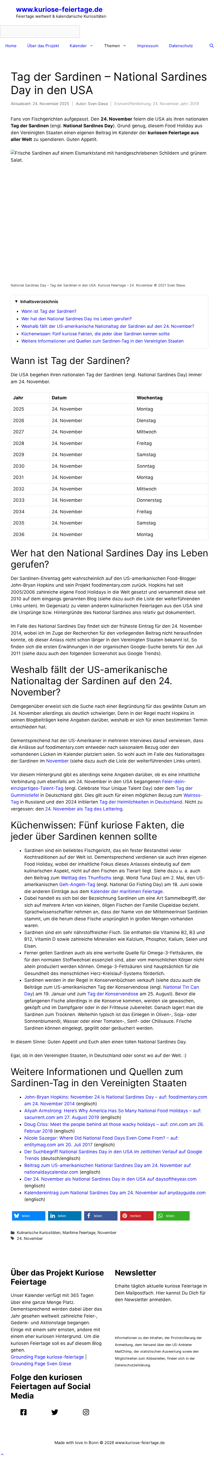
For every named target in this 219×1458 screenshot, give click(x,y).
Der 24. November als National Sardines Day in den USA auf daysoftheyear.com (110, 1179)
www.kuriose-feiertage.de (59, 9)
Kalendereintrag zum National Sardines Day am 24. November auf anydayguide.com (115, 1192)
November (57, 761)
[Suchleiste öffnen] (211, 46)
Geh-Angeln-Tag (77, 884)
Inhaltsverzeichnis (39, 301)
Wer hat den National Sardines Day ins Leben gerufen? (76, 318)
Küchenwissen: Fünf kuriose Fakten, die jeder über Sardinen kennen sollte (95, 333)
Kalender (78, 45)
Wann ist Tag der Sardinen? (48, 311)
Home (11, 45)
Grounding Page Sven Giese (41, 1363)
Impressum (147, 45)
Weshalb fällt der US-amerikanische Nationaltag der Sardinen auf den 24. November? (107, 326)
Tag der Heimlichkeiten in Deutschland (140, 802)
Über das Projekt (43, 45)
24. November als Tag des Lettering (83, 809)
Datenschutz (181, 45)
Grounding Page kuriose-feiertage (47, 1357)
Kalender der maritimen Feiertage (127, 891)
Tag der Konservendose (112, 993)
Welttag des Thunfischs (86, 877)
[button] (28, 1216)
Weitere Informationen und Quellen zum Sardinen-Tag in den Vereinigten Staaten (102, 341)
